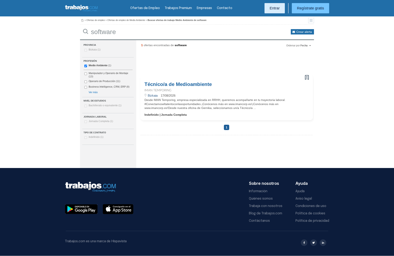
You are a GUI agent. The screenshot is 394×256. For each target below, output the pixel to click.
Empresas (204, 8)
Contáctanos (259, 221)
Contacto (224, 8)
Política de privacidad (312, 221)
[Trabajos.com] (81, 11)
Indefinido (96, 137)
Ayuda (300, 191)
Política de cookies (310, 213)
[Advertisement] (218, 62)
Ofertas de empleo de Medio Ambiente (126, 20)
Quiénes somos (261, 198)
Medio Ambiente (98, 65)
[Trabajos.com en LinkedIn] (323, 242)
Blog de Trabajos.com (265, 213)
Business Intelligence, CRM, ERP (107, 86)
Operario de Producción (102, 81)
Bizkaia (95, 49)
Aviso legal (304, 198)
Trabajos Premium (178, 8)
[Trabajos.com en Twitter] (313, 242)
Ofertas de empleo (95, 20)
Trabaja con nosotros (265, 206)
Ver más (93, 92)
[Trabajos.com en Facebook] (304, 242)
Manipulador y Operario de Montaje (108, 73)
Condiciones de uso (311, 206)
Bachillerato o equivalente (105, 105)
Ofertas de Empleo (145, 8)
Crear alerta (304, 31)
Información (258, 191)
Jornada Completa (101, 121)
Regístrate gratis (310, 8)
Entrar (275, 8)
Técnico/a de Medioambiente (178, 84)
